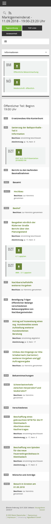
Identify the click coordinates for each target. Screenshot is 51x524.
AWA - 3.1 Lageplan (23, 273)
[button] (17, 66)
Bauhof (16, 208)
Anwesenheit (11, 33)
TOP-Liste (32, 28)
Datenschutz (32, 515)
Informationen (11, 52)
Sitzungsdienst (40, 509)
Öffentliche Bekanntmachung (26, 72)
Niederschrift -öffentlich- (24, 88)
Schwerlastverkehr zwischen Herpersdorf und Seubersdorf (27, 387)
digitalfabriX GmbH (34, 517)
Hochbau (18, 191)
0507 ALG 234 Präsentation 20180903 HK (26, 159)
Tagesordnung (12, 28)
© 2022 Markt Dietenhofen (16, 515)
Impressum (11, 517)
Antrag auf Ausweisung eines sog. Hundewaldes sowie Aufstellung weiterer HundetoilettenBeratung (27, 327)
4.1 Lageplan (20, 256)
